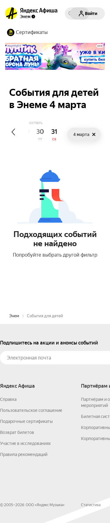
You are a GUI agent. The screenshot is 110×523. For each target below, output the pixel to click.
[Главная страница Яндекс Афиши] (11, 13)
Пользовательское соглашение (31, 410)
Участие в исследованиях (25, 443)
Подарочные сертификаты (26, 421)
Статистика (91, 505)
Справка (8, 399)
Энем (14, 316)
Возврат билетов (17, 432)
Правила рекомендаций (23, 454)
